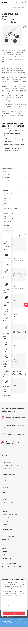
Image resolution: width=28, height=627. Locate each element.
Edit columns (7, 228)
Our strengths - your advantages (9, 514)
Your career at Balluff (7, 496)
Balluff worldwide (6, 521)
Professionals (5, 506)
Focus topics (5, 484)
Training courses (6, 539)
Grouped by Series (7, 231)
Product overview (6, 459)
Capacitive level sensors (18, 7)
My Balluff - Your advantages (9, 536)
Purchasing (4, 524)
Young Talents (5, 499)
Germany (15, 625)
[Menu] (25, 2)
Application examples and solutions (10, 480)
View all (17, 231)
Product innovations (6, 462)
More (24, 186)
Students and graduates (8, 502)
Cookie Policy (13, 595)
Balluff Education (6, 543)
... (8, 7)
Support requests (6, 533)
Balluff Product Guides (7, 469)
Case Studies (5, 487)
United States (7, 625)
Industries (4, 477)
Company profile (6, 517)
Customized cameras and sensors (10, 465)
